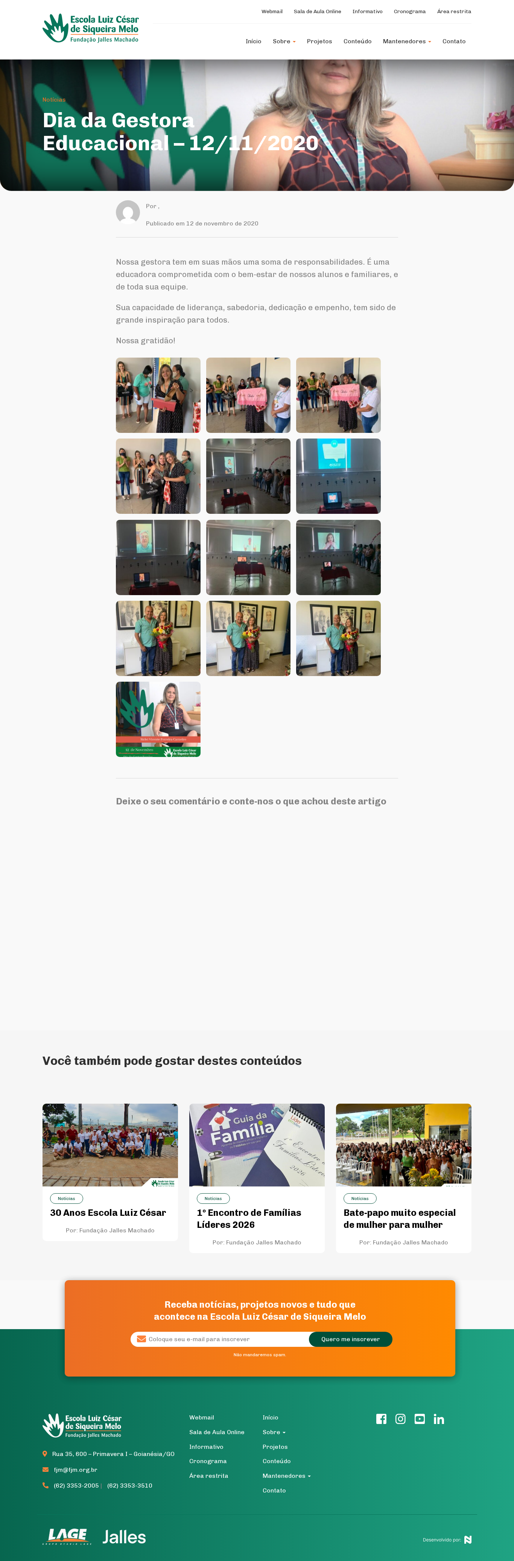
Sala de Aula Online (317, 11)
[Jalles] (124, 1536)
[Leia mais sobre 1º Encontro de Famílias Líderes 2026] (257, 1144)
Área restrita (454, 11)
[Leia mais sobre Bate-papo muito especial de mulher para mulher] (403, 1144)
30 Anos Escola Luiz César (108, 1212)
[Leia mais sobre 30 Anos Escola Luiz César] (110, 1144)
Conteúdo (358, 41)
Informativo (368, 11)
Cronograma (410, 11)
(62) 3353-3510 (129, 1485)
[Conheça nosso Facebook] (381, 1420)
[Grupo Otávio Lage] (70, 1536)
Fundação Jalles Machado (117, 1230)
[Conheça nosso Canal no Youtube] (420, 1420)
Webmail (272, 11)
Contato (454, 41)
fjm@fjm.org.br (75, 1469)
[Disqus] (257, 909)
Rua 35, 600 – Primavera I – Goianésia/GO (113, 1453)
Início (254, 41)
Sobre (282, 41)
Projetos (319, 41)
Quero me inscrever (350, 1339)
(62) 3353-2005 (76, 1485)
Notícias (54, 99)
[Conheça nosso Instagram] (400, 1420)
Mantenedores (405, 41)
